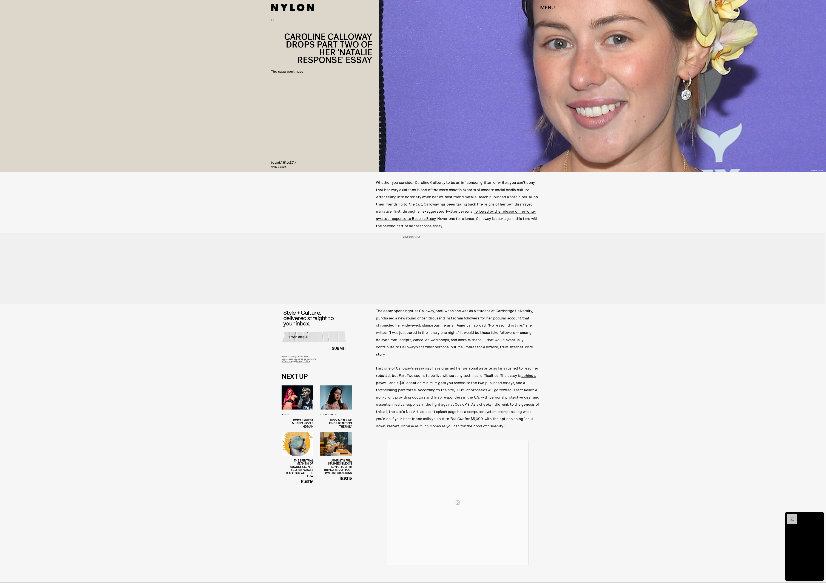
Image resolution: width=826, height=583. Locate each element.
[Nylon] (292, 7)
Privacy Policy (303, 361)
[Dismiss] (819, 516)
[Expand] (789, 516)
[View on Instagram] (458, 502)
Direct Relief (522, 390)
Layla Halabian (285, 162)
